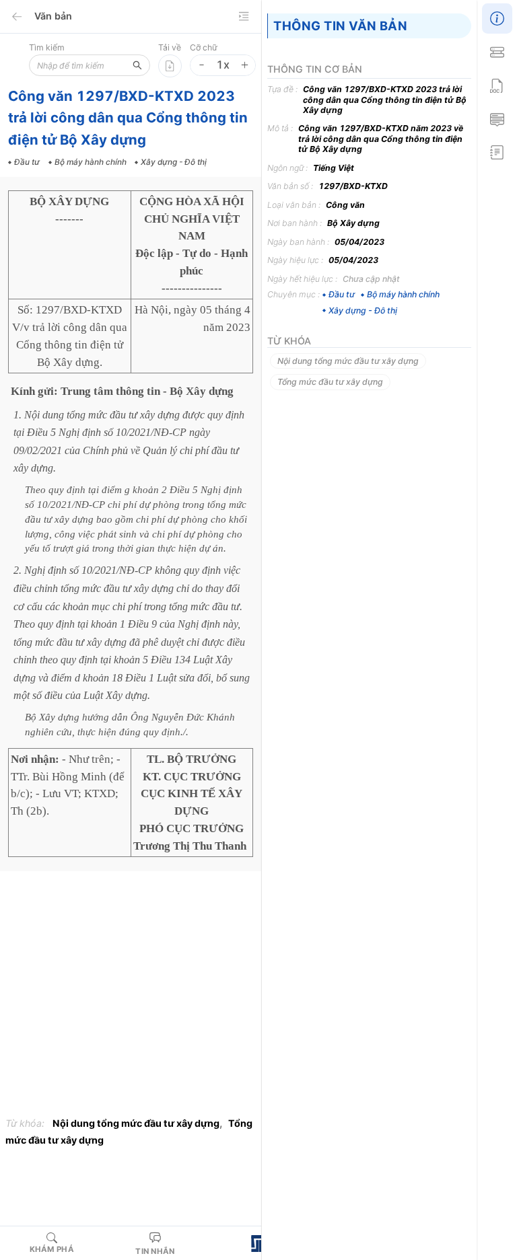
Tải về (169, 47)
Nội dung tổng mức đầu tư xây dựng (136, 1123)
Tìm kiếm (47, 47)
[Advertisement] (130, 996)
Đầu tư (342, 294)
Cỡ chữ (203, 47)
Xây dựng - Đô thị (363, 310)
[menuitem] (497, 17)
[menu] (497, 84)
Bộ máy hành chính (403, 294)
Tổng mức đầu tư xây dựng (330, 382)
